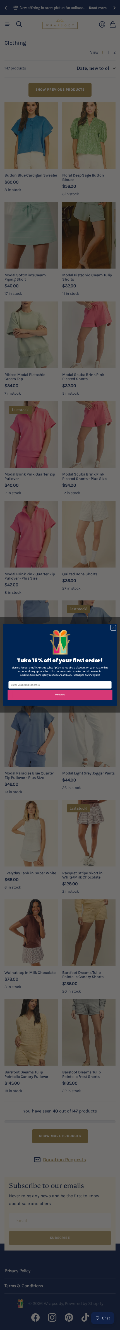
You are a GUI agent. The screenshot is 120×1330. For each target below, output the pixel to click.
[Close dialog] (113, 627)
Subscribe (59, 695)
